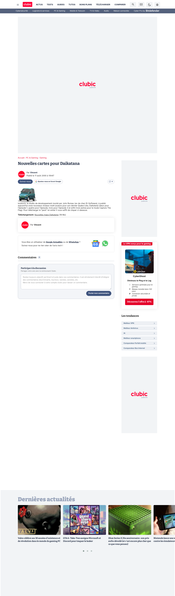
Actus (39, 5)
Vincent (33, 173)
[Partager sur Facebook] (169, 575)
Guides (60, 5)
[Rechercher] (133, 4)
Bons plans (86, 5)
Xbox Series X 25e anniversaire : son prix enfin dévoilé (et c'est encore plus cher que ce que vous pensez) (129, 541)
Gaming (43, 158)
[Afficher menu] (18, 4)
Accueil (21, 158)
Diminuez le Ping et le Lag (139, 281)
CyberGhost (139, 276)
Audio (106, 11)
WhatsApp (74, 242)
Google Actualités (54, 242)
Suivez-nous (25, 181)
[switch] (149, 4)
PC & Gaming (59, 11)
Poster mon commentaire (98, 293)
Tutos (72, 5)
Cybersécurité (22, 11)
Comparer (120, 5)
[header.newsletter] (141, 4)
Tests (50, 5)
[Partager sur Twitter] (169, 583)
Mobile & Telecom (77, 11)
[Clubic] (27, 5)
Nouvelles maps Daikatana (46, 215)
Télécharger (103, 5)
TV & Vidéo (94, 11)
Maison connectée (121, 11)
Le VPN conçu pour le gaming (137, 244)
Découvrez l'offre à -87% (139, 301)
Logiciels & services (40, 11)
